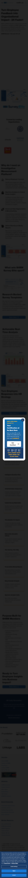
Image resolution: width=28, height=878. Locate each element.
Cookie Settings (14, 866)
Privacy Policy (15, 863)
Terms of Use (7, 863)
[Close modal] (23, 420)
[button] (14, 444)
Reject (14, 870)
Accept (14, 875)
